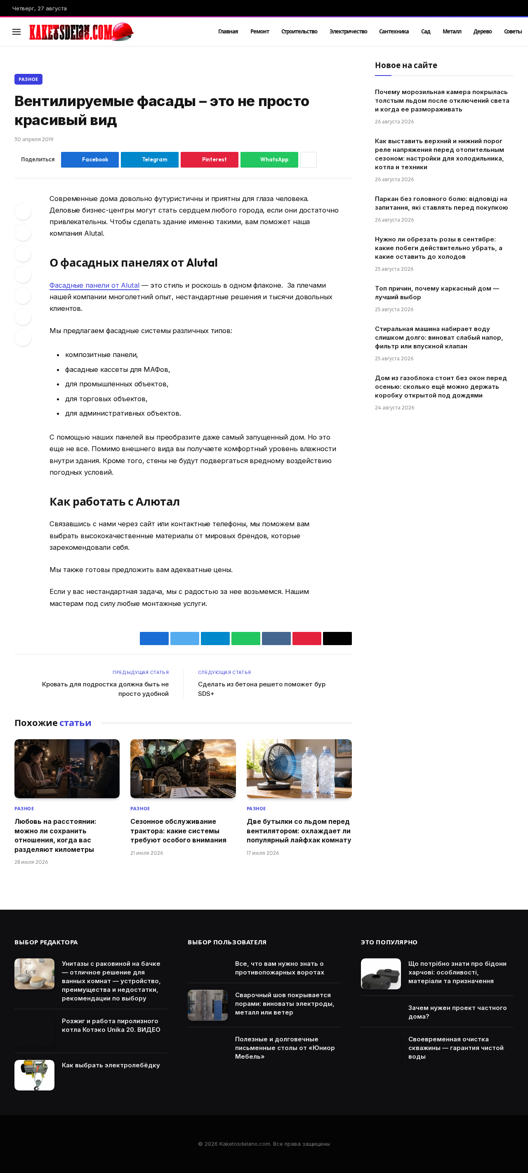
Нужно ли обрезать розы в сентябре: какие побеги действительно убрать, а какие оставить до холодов (438, 247)
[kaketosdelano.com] (112, 31)
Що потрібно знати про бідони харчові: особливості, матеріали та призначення (457, 972)
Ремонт (259, 31)
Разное (28, 79)
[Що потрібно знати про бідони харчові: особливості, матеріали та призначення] (381, 973)
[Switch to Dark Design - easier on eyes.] (499, 31)
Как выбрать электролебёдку (111, 1065)
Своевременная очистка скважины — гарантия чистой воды (456, 1047)
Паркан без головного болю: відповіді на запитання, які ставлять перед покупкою (441, 203)
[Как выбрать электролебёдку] (34, 1075)
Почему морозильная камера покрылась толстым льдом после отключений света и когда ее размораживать (442, 100)
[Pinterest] (22, 253)
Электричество (348, 31)
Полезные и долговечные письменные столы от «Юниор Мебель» (285, 1047)
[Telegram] (22, 295)
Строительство (299, 31)
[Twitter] (22, 232)
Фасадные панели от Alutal (94, 285)
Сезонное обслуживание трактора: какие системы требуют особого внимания (178, 830)
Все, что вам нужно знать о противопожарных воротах (279, 968)
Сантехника (394, 31)
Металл (452, 31)
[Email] (22, 337)
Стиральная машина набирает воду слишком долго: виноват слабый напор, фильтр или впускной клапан (439, 337)
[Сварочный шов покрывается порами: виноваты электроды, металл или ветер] (208, 1005)
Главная (228, 31)
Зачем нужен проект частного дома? (457, 1012)
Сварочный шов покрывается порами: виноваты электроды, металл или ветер (285, 1003)
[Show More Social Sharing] (308, 160)
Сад (425, 31)
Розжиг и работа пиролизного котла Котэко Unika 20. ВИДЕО (111, 1025)
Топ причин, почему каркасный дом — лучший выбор (437, 292)
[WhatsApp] (22, 316)
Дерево (483, 31)
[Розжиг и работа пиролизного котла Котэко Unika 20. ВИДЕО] (34, 1031)
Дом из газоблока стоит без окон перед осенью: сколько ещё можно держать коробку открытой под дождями (441, 386)
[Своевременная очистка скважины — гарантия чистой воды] (381, 1049)
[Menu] (16, 31)
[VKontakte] (22, 274)
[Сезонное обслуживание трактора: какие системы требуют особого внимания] (183, 769)
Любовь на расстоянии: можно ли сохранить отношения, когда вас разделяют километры (55, 835)
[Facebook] (22, 211)
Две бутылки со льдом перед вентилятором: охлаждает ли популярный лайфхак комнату (299, 830)
